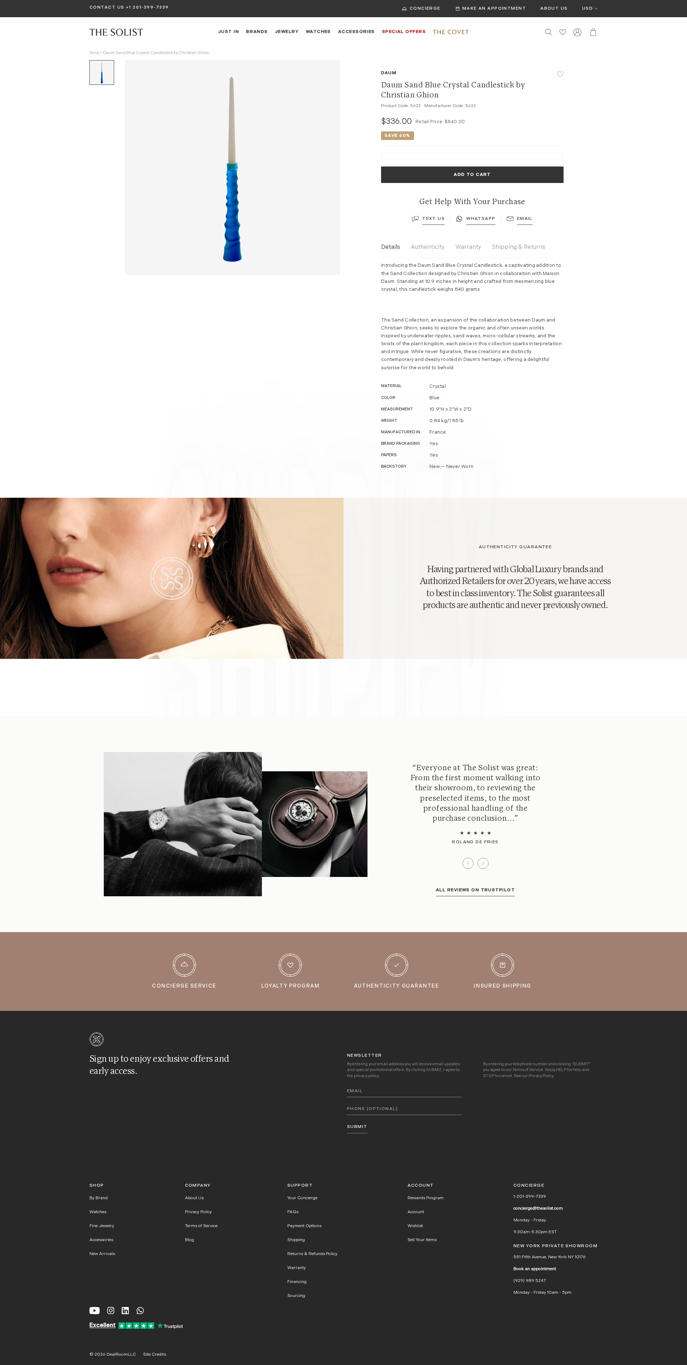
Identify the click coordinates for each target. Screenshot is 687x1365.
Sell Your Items (422, 1240)
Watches (318, 32)
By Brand (98, 1198)
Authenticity (428, 247)
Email (525, 219)
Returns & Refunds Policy (312, 1254)
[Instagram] (110, 1310)
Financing (297, 1282)
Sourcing (296, 1296)
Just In (228, 32)
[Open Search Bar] (548, 32)
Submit (357, 1127)
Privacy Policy (540, 1076)
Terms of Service (527, 1070)
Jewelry (287, 32)
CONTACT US (106, 7)
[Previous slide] (468, 863)
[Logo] (116, 32)
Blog (189, 1240)
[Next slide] (483, 863)
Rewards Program (426, 1198)
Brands (257, 32)
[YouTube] (94, 1310)
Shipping (296, 1240)
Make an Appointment (494, 8)
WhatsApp (481, 219)
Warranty (468, 247)
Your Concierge (302, 1198)
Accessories (356, 32)
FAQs (292, 1212)
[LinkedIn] (125, 1310)
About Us (554, 8)
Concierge (425, 8)
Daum (388, 73)
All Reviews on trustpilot (475, 890)
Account (416, 1212)
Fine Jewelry (101, 1226)
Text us (433, 219)
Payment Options (304, 1226)
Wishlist (415, 1226)
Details (390, 247)
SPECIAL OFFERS (404, 32)
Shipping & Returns (518, 247)
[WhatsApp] (140, 1310)
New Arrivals (102, 1254)
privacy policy (366, 1076)
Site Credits (154, 1354)
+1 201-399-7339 (147, 7)
